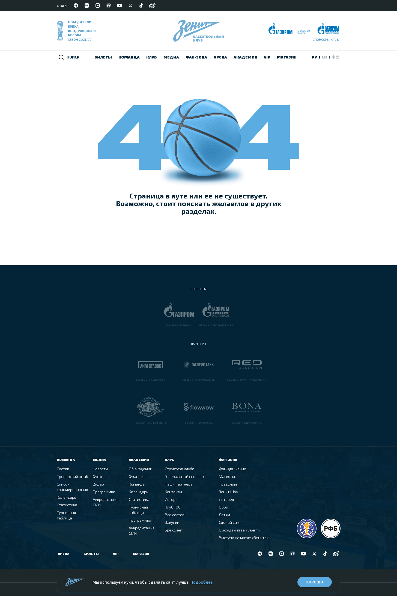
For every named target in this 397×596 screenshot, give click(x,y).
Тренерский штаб (72, 476)
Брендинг (173, 530)
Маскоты (227, 476)
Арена (63, 554)
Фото (97, 476)
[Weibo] (152, 5)
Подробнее (201, 582)
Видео (98, 484)
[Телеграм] (75, 5)
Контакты (173, 491)
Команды (137, 484)
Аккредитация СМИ (105, 502)
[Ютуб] (119, 5)
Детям (224, 514)
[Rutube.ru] (108, 5)
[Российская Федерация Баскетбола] (331, 528)
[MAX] (97, 5)
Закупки (172, 522)
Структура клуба (179, 468)
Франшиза (138, 476)
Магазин (141, 554)
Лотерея (226, 499)
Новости (100, 468)
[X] (130, 5)
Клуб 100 (173, 507)
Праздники (228, 484)
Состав (63, 468)
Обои (223, 507)
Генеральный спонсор (184, 476)
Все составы (176, 514)
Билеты (91, 554)
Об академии (140, 468)
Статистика (67, 504)
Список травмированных (72, 487)
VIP (116, 554)
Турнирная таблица (66, 515)
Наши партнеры (179, 484)
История (172, 499)
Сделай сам (229, 522)
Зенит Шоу (228, 491)
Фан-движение (232, 468)
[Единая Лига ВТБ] (307, 528)
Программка (104, 491)
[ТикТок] (141, 5)
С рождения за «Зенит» (239, 530)
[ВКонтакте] (86, 5)
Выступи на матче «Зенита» (243, 537)
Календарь (66, 497)
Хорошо (314, 582)
